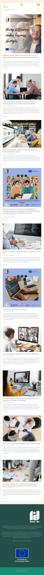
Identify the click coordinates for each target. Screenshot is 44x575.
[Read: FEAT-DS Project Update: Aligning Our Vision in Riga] (22, 428)
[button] (22, 5)
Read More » (5, 69)
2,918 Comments (6, 105)
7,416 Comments (6, 153)
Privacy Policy (22, 544)
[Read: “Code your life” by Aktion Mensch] (22, 287)
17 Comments (5, 311)
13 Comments (5, 487)
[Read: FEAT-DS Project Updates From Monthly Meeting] (22, 338)
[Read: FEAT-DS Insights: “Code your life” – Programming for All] (22, 236)
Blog (4, 59)
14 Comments (5, 355)
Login (38, 4)
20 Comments (5, 255)
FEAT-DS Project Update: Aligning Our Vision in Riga (21, 443)
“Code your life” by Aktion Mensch (15, 309)
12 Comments (5, 402)
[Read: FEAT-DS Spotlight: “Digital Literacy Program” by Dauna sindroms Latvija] (22, 133)
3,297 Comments (6, 214)
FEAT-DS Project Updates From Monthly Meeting (20, 354)
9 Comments (5, 445)
